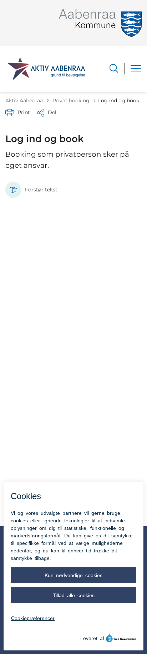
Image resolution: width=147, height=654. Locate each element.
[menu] (136, 68)
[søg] (113, 68)
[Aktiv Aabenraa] (46, 69)
